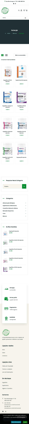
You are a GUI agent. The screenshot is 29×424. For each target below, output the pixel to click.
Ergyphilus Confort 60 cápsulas (8, 158)
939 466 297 (7, 406)
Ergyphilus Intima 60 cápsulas (7, 132)
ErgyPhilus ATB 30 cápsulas (21, 106)
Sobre (3, 352)
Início (8, 33)
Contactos (4, 355)
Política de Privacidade (7, 366)
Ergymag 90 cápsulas (21, 157)
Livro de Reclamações (7, 372)
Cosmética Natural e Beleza (10, 208)
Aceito (25, 422)
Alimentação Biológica (9, 203)
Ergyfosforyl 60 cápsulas (21, 80)
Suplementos (5, 385)
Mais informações (16, 422)
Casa (4, 213)
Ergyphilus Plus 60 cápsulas (21, 132)
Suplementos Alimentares (10, 205)
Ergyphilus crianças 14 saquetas (7, 106)
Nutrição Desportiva (8, 211)
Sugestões (4, 382)
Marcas (15, 33)
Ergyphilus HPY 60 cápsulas (7, 81)
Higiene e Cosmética (7, 388)
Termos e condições (7, 369)
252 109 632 (7, 403)
